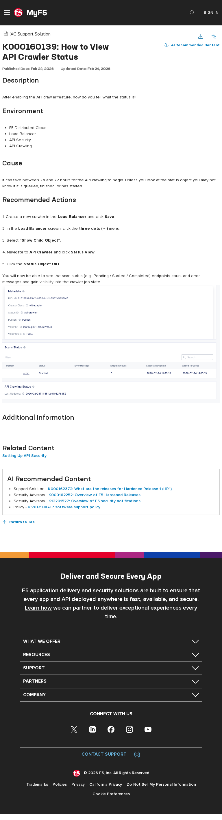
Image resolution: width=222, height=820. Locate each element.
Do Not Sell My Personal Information (161, 784)
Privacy (78, 784)
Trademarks (37, 784)
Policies (60, 784)
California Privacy (105, 784)
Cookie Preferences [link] (111, 793)
